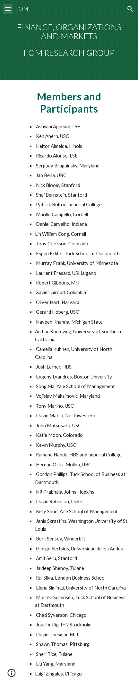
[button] (7, 9)
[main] (69, 40)
